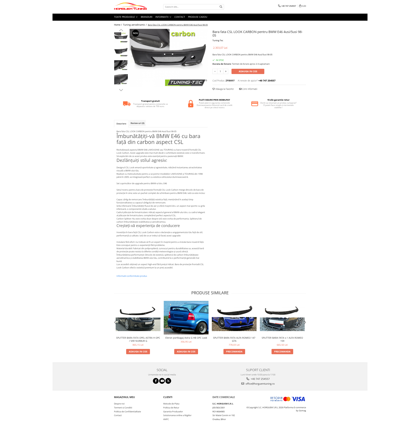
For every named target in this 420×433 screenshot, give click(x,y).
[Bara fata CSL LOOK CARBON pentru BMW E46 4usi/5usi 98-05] (169, 58)
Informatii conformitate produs (131, 275)
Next (121, 89)
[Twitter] (168, 381)
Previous (121, 30)
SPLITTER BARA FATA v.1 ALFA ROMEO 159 (282, 339)
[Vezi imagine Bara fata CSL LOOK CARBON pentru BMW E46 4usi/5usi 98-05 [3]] (121, 79)
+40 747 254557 (260, 378)
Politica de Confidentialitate (127, 411)
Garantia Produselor (173, 411)
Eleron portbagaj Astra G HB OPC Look (186, 337)
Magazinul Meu (124, 397)
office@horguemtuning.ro (260, 383)
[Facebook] (156, 381)
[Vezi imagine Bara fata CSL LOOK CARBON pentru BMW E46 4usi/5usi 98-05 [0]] (121, 37)
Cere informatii (249, 88)
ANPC (166, 419)
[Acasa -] (130, 6)
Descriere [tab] (121, 123)
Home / (118, 24)
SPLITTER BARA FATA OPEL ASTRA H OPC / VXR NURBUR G (138, 339)
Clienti (167, 397)
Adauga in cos (248, 71)
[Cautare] (221, 7)
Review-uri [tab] (137, 123)
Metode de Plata (171, 403)
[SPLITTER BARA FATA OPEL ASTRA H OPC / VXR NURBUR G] (138, 317)
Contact (179, 16)
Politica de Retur (171, 407)
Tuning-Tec (217, 40)
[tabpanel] (169, 58)
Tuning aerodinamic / (135, 24)
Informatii (162, 16)
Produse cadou (197, 16)
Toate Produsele (125, 16)
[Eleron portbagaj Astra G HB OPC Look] (186, 317)
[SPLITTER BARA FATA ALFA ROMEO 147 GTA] (234, 317)
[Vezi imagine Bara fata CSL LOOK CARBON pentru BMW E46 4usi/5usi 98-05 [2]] (121, 65)
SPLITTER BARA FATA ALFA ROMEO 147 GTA (234, 339)
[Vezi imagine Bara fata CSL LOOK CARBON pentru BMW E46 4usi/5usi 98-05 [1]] (121, 51)
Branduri (146, 16)
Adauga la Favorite (224, 88)
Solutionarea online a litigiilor (177, 415)
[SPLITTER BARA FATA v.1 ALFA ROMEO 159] (282, 317)
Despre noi (119, 403)
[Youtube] (162, 381)
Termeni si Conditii (123, 407)
